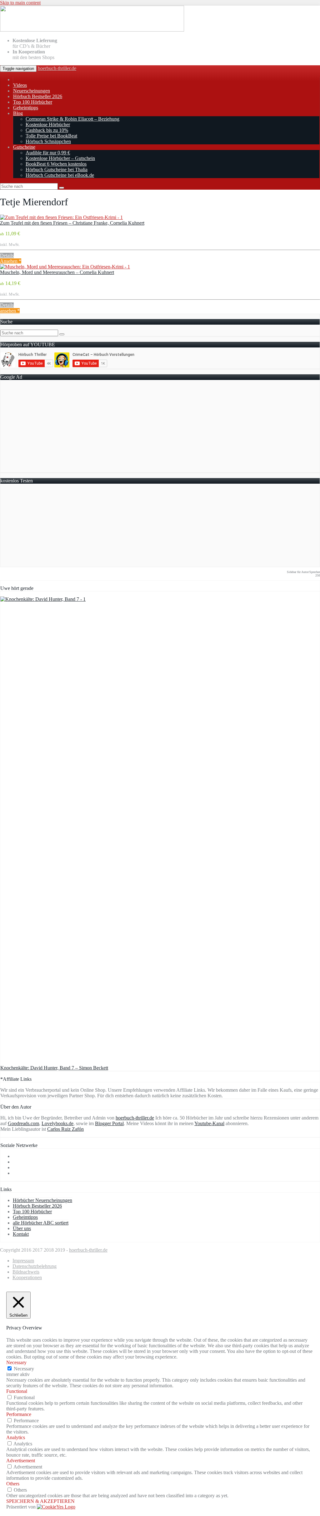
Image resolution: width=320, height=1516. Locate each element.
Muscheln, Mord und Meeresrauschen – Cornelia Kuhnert (57, 272)
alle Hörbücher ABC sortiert (40, 1222)
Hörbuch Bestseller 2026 (37, 96)
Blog (18, 113)
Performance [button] (18, 1414)
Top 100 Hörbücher (32, 102)
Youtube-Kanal (209, 1123)
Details (7, 255)
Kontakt (21, 1234)
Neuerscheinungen (31, 90)
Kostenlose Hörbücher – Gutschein (60, 158)
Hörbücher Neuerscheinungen (42, 1200)
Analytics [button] (15, 1437)
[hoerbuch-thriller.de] (92, 29)
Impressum (23, 1260)
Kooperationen (27, 1277)
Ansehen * (10, 261)
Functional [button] (16, 1391)
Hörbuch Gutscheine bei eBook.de (60, 175)
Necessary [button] (16, 1362)
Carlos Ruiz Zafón (65, 1129)
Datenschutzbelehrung (34, 1266)
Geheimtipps (25, 107)
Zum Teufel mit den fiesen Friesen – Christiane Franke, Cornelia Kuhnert (72, 223)
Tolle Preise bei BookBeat (51, 135)
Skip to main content (20, 2)
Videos (20, 85)
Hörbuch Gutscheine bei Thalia (57, 169)
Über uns (22, 1228)
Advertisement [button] (20, 1460)
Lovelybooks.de (57, 1123)
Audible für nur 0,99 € (48, 152)
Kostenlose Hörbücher (48, 124)
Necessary (24, 1368)
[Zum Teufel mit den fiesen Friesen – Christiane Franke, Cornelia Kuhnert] (61, 217)
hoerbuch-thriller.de (57, 68)
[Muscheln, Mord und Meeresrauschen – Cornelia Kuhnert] (65, 266)
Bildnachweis (25, 1271)
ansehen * (10, 310)
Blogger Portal (109, 1123)
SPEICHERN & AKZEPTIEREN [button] (40, 1501)
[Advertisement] (160, 428)
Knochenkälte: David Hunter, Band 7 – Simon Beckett (54, 1067)
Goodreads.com (23, 1123)
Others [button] (12, 1483)
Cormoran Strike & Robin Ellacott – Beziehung (72, 119)
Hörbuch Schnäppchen (48, 141)
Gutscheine (24, 147)
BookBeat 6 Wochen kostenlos (56, 164)
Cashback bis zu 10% (47, 130)
